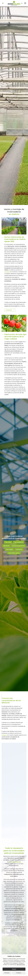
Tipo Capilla (9, 549)
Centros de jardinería (18, 546)
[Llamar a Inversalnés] (22, 3)
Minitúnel (6, 546)
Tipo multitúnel (18, 542)
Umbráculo (19, 549)
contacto (6, 272)
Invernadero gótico (14, 553)
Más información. (21, 964)
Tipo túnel (8, 542)
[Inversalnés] (14, 3)
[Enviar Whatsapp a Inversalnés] (3, 3)
